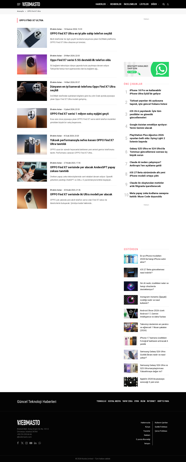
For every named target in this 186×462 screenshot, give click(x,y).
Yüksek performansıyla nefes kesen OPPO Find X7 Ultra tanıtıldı (82, 142)
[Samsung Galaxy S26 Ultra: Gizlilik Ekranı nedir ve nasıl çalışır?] (131, 354)
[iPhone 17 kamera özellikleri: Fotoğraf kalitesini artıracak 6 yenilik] (131, 341)
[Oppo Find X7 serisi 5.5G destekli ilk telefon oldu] (32, 64)
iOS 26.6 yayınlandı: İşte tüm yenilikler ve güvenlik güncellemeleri (145, 114)
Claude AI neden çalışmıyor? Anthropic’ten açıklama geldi (145, 164)
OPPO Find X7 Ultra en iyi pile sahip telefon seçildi (81, 33)
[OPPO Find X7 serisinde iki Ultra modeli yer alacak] (32, 199)
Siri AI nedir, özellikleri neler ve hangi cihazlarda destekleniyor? (154, 286)
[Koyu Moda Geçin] (167, 4)
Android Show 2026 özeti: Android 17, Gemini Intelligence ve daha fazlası (153, 313)
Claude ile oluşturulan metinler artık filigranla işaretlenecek (147, 184)
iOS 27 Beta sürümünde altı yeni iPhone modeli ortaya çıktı (147, 174)
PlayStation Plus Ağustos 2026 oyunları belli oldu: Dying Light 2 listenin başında (147, 138)
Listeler (144, 4)
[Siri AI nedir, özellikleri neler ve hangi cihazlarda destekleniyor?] (131, 286)
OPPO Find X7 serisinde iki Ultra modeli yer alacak (81, 194)
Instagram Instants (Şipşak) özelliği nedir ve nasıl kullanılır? (153, 300)
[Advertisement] (146, 38)
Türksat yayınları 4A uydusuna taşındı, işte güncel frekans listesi (148, 102)
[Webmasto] (31, 4)
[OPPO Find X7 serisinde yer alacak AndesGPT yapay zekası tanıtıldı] (32, 172)
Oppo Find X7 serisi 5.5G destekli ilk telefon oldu (80, 60)
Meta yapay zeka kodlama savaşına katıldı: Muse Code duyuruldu (149, 195)
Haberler (101, 4)
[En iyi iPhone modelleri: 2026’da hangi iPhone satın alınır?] (131, 259)
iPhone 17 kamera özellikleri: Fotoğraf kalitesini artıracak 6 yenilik (154, 341)
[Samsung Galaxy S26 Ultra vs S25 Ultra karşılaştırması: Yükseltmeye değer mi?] (131, 368)
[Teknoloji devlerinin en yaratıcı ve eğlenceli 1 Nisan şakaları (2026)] (131, 327)
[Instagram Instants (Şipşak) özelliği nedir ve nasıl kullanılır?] (131, 300)
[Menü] (18, 4)
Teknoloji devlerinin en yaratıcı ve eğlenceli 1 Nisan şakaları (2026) (154, 327)
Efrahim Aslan (56, 29)
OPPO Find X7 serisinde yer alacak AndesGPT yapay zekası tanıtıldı (82, 169)
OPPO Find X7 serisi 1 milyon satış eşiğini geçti (79, 113)
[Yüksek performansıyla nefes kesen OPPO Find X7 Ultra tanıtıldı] (32, 145)
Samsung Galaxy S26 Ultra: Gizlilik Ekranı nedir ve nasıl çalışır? (153, 354)
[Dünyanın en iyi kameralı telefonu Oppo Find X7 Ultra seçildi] (32, 91)
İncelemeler (130, 4)
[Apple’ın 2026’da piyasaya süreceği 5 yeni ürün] (131, 382)
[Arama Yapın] (163, 4)
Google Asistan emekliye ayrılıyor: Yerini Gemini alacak (148, 126)
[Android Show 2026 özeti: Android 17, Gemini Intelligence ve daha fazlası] (131, 313)
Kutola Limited (87, 459)
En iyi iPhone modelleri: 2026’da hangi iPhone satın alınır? (153, 259)
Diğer (154, 4)
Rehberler (115, 4)
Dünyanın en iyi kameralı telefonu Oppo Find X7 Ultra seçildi (82, 88)
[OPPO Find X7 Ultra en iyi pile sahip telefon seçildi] (32, 38)
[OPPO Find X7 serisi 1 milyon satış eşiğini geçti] (32, 118)
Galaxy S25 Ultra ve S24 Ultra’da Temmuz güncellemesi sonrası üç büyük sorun (149, 152)
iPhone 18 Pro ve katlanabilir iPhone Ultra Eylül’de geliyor (145, 92)
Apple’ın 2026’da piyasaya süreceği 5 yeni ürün (152, 380)
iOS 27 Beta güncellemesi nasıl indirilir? (152, 271)
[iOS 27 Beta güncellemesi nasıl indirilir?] (131, 272)
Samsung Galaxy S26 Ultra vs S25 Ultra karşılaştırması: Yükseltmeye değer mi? (154, 368)
